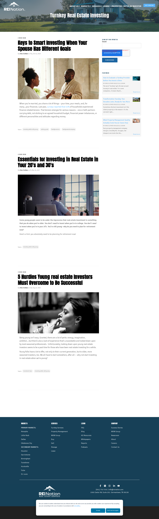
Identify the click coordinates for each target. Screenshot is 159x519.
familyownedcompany (69, 129)
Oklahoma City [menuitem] (26, 443)
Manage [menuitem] (54, 447)
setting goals (44, 129)
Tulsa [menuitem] (23, 470)
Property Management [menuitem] (59, 431)
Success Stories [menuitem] (117, 428)
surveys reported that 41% (58, 107)
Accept (98, 510)
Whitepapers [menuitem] (86, 439)
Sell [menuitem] (52, 443)
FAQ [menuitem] (82, 428)
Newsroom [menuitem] (115, 435)
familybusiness (55, 129)
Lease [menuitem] (53, 451)
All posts (58, 398)
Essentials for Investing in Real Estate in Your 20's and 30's (58, 162)
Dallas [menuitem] (23, 439)
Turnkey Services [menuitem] (57, 428)
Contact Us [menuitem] (115, 447)
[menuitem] (74, 6)
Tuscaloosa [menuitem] (25, 462)
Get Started (149, 5)
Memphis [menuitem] (24, 431)
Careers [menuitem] (114, 443)
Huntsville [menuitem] (25, 466)
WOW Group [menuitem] (55, 435)
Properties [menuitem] (117, 6)
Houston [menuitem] (24, 451)
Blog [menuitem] (82, 431)
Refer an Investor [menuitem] (132, 6)
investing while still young (30, 129)
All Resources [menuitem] (86, 435)
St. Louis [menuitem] (24, 474)
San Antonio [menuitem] (25, 455)
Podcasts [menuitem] (84, 447)
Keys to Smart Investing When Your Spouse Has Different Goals (52, 45)
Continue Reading (28, 139)
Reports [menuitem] (84, 443)
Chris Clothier (24, 54)
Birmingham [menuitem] (25, 459)
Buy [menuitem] (52, 439)
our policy (77, 506)
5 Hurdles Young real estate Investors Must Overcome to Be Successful (55, 279)
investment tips (27, 371)
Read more (136, 92)
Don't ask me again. (113, 510)
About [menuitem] (113, 439)
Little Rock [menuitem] (25, 435)
